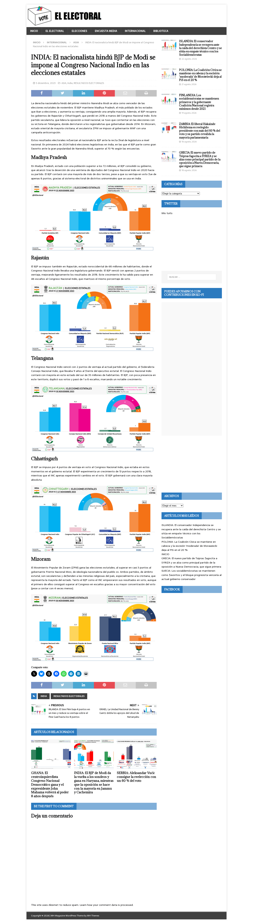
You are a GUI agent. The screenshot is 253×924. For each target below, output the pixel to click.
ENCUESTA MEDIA (106, 31)
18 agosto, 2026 (189, 141)
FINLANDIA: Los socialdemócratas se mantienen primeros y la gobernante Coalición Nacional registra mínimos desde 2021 (199, 101)
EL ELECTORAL (55, 31)
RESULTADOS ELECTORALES (89, 83)
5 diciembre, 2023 (46, 83)
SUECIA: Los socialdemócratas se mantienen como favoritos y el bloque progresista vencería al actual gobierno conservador (192, 575)
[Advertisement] (192, 243)
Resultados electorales (69, 696)
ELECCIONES (79, 31)
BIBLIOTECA (160, 31)
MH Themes (93, 916)
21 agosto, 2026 (189, 84)
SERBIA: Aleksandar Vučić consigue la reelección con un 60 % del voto (136, 777)
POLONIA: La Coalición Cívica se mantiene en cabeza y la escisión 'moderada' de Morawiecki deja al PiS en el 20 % (189, 546)
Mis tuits (167, 213)
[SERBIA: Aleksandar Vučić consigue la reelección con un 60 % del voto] (137, 754)
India (70, 83)
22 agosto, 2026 (189, 59)
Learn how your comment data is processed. (106, 905)
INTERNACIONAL (135, 31)
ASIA (63, 83)
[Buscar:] (191, 277)
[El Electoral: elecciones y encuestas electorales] (65, 25)
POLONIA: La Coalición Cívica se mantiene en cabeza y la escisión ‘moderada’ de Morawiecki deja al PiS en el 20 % (200, 75)
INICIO (34, 31)
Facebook (172, 589)
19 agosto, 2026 (189, 113)
